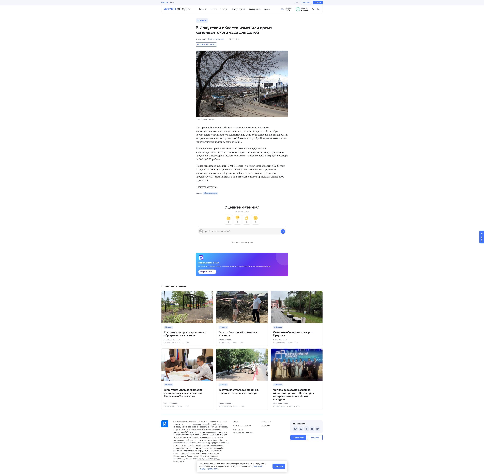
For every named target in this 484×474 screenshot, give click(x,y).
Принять (279, 466)
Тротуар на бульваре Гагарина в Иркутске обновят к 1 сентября (239, 391)
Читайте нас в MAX (206, 44)
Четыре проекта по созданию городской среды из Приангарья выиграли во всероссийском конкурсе (293, 394)
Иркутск (164, 2)
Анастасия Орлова (172, 340)
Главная (202, 9)
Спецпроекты (255, 9)
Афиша (267, 9)
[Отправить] (283, 231)
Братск (173, 2)
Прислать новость (242, 425)
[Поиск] (318, 9)
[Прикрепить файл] (206, 231)
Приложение (298, 437)
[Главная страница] (177, 9)
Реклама (266, 425)
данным (204, 165)
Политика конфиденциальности (243, 430)
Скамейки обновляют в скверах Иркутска (293, 334)
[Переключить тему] (313, 9)
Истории (224, 9)
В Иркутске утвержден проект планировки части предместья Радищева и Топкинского (183, 393)
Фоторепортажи (238, 9)
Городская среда (211, 193)
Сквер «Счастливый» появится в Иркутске (239, 334)
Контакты (266, 421)
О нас (236, 421)
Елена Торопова (216, 39)
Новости (213, 9)
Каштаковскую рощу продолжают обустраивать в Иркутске (185, 334)
